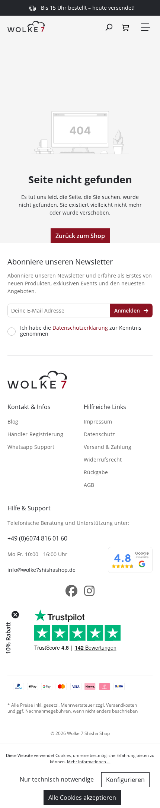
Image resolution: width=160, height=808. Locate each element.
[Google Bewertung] (130, 565)
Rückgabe (96, 472)
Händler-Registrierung (35, 434)
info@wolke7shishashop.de (41, 569)
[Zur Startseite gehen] (26, 26)
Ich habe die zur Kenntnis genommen (80, 331)
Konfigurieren (125, 780)
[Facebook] (71, 591)
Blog (12, 421)
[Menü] (145, 27)
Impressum (98, 421)
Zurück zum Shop (80, 236)
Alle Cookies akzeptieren (82, 797)
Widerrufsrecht (103, 459)
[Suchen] (109, 26)
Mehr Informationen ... (89, 761)
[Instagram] (89, 591)
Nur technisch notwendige (57, 779)
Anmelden (127, 310)
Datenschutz (99, 434)
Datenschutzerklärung (80, 327)
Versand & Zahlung (107, 446)
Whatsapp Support (30, 446)
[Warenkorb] (126, 27)
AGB (89, 484)
